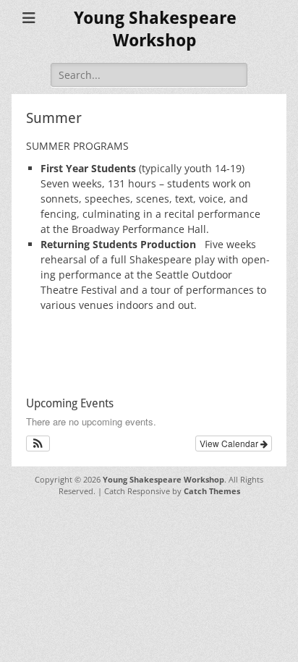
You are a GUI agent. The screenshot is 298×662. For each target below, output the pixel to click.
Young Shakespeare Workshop (163, 479)
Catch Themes (212, 490)
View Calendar (230, 443)
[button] (38, 443)
